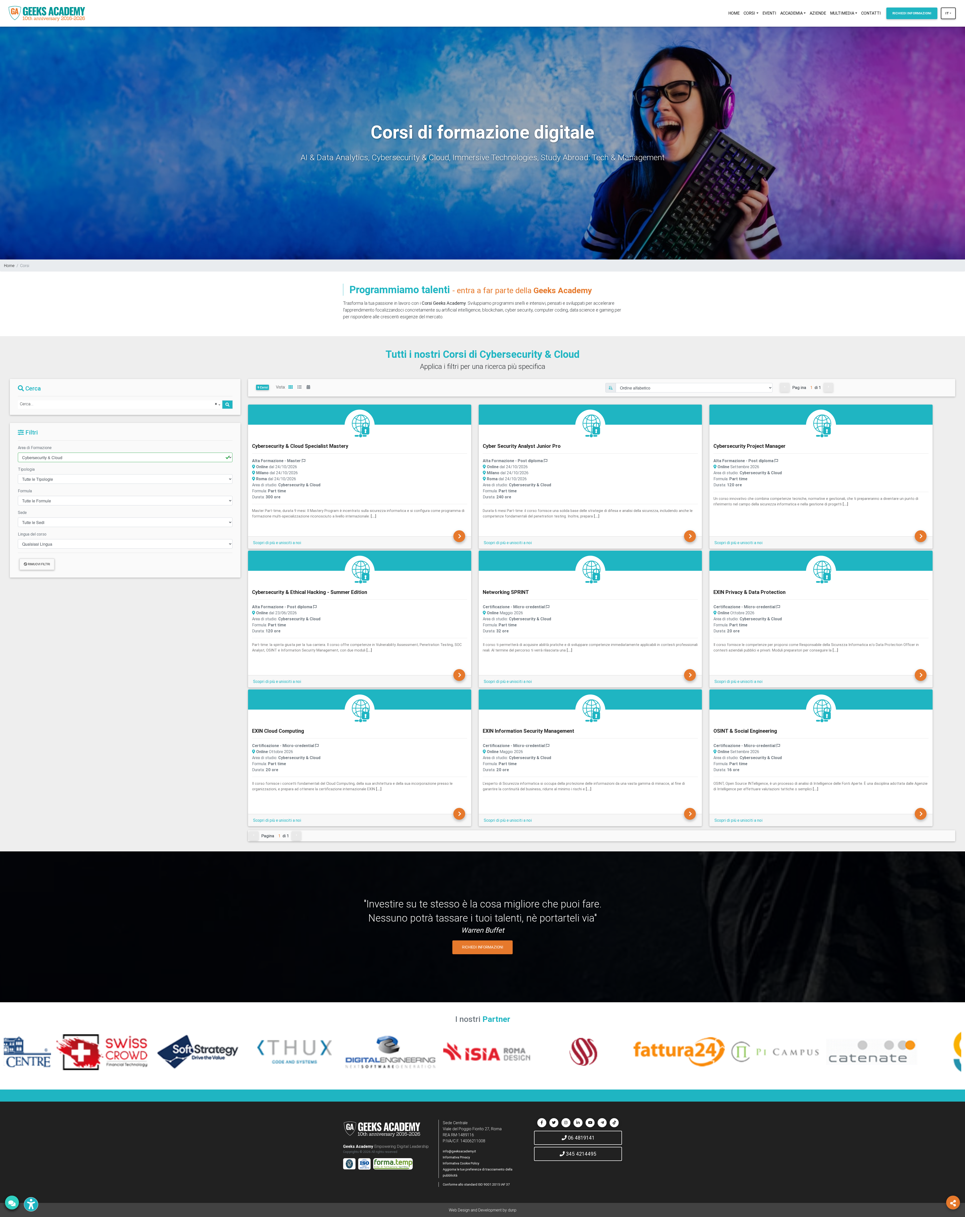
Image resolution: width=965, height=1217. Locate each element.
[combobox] (120, 404)
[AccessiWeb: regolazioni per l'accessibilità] (31, 1204)
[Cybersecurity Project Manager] (822, 425)
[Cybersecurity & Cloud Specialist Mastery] (361, 425)
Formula (25, 490)
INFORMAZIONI (911, 13)
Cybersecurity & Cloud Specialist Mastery (300, 446)
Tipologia (26, 469)
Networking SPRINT (506, 592)
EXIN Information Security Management (528, 731)
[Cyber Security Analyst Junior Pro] (591, 425)
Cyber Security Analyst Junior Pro (522, 446)
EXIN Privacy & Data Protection (749, 592)
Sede (22, 512)
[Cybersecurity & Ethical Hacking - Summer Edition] (361, 571)
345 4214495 (580, 1154)
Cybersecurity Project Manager (749, 446)
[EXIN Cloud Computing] (361, 710)
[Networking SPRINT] (591, 571)
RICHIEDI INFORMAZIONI (482, 947)
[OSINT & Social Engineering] (822, 710)
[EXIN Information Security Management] (591, 710)
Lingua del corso (32, 534)
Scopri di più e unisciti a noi (277, 542)
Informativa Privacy (456, 1157)
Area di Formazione (35, 447)
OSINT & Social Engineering (745, 731)
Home (9, 265)
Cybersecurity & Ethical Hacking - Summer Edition (309, 592)
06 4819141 (581, 1138)
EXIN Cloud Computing (278, 731)
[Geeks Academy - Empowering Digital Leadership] (47, 13)
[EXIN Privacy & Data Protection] (822, 571)
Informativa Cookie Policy (461, 1163)
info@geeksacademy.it (459, 1151)
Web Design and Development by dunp (482, 1209)
